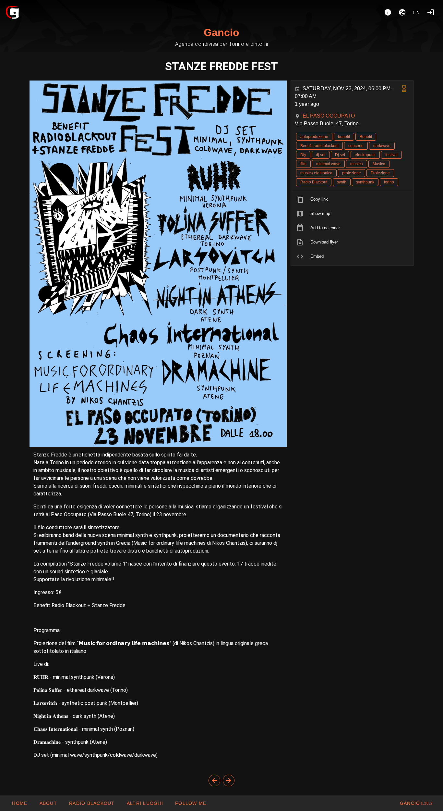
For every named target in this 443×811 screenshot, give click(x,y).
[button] (144, 803)
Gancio (221, 32)
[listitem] (352, 199)
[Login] (431, 12)
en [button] (416, 12)
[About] (388, 12)
